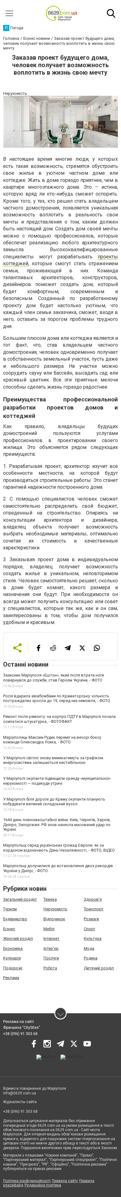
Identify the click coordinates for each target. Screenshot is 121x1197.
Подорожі (12, 968)
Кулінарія (12, 958)
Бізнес (9, 929)
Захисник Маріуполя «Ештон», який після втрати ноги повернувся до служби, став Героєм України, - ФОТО (53, 677)
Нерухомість (55, 909)
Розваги (91, 919)
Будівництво (15, 919)
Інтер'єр (51, 948)
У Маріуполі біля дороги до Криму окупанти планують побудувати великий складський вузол (54, 801)
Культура (92, 938)
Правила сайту (65, 1181)
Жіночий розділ (18, 938)
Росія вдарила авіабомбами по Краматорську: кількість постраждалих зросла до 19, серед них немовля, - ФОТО (56, 698)
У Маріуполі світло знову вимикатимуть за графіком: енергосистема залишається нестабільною (53, 760)
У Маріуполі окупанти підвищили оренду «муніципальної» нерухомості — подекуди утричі (57, 781)
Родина (90, 958)
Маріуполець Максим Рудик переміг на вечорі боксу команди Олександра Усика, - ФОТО (52, 740)
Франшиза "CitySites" (21, 1027)
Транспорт (94, 909)
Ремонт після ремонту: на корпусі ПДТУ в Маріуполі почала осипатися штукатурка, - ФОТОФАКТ (59, 719)
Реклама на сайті (18, 1021)
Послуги (51, 958)
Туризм (10, 909)
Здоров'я (93, 899)
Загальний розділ (20, 899)
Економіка (13, 948)
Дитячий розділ (99, 968)
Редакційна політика (43, 1185)
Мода (89, 948)
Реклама (11, 977)
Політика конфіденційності (27, 1181)
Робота (50, 968)
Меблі (49, 929)
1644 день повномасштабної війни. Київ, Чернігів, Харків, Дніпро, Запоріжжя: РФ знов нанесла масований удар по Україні (57, 824)
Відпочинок (54, 919)
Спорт (89, 929)
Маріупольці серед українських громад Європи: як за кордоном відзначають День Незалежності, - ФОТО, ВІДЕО (59, 848)
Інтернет (51, 938)
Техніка (50, 899)
